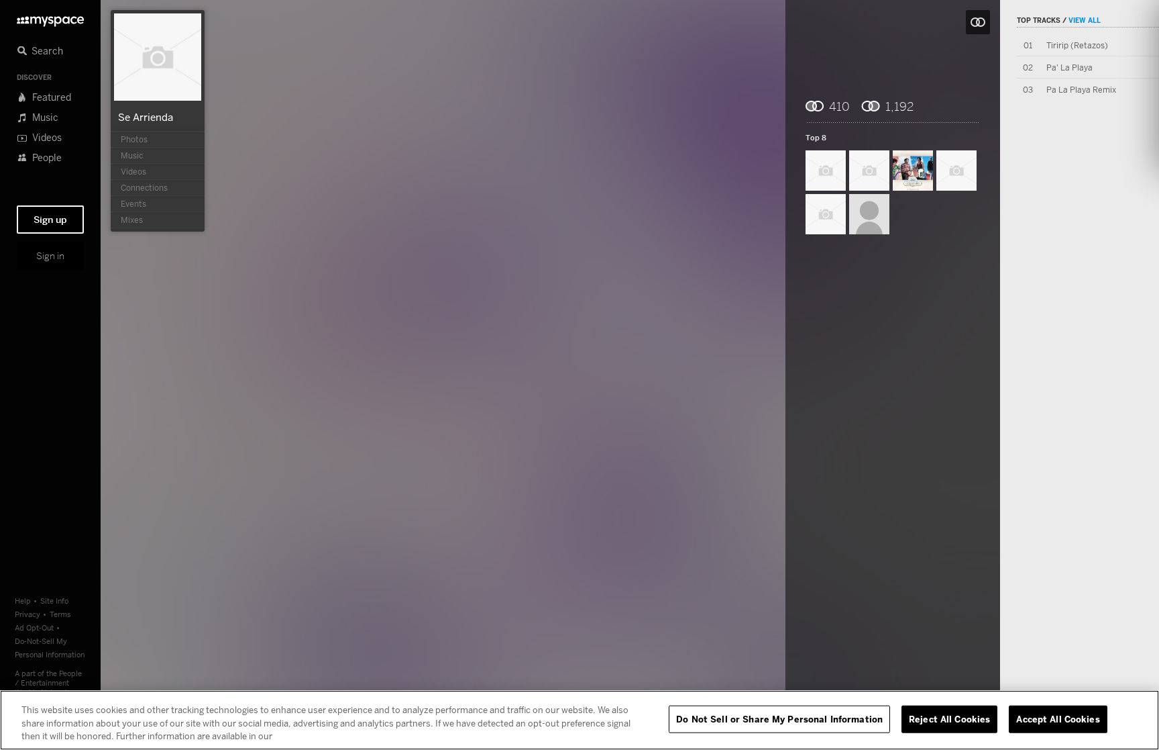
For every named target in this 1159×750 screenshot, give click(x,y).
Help (23, 601)
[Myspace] (50, 18)
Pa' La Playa (1069, 67)
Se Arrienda (145, 117)
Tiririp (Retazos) (1077, 45)
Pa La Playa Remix (1081, 89)
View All (1084, 20)
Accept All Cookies (1057, 718)
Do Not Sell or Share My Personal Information (779, 718)
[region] (579, 720)
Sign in (50, 256)
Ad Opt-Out (34, 627)
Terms (60, 614)
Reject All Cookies (949, 718)
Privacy (27, 614)
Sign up (50, 220)
